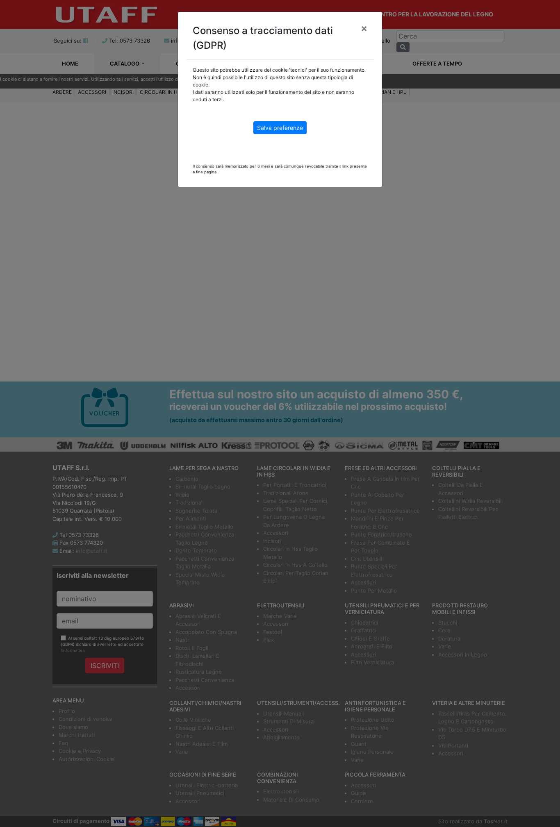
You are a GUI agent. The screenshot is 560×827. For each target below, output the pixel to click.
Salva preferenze (280, 127)
